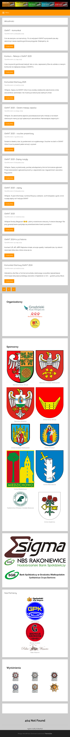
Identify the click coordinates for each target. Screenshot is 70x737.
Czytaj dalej (9, 46)
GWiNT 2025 (9, 213)
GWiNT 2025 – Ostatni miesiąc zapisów (20, 108)
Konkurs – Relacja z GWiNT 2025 (18, 56)
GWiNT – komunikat (12, 30)
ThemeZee (48, 733)
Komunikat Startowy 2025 (15, 82)
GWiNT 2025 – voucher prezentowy (19, 133)
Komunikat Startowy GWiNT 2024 (18, 265)
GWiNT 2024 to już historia (15, 239)
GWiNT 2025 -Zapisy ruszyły (16, 159)
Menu (7, 13)
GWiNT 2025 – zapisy (13, 188)
